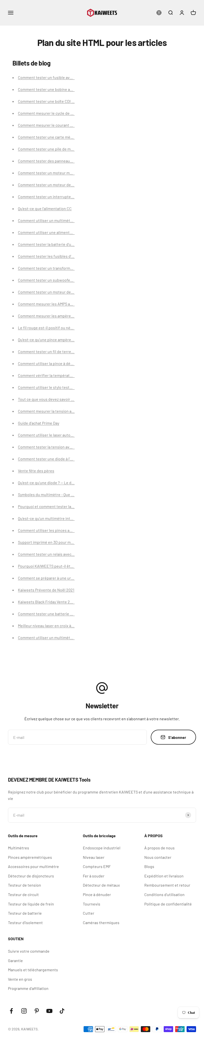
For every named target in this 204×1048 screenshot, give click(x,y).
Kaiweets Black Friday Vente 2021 (47, 601)
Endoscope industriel (101, 847)
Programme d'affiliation (28, 988)
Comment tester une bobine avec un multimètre (60, 89)
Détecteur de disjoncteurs (31, 875)
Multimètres (18, 847)
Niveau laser (93, 857)
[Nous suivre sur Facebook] (11, 1011)
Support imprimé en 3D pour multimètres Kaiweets (62, 542)
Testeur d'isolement (25, 922)
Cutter (88, 913)
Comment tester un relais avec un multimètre (57, 554)
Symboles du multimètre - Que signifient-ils (55, 494)
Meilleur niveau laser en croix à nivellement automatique (67, 625)
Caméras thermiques (101, 922)
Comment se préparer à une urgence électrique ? (60, 578)
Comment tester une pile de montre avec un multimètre (66, 148)
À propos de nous (159, 847)
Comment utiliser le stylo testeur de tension (56, 387)
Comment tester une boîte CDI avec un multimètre (61, 101)
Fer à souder (93, 875)
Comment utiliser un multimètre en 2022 (53, 637)
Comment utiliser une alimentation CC (51, 232)
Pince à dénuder (97, 894)
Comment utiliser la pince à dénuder (49, 363)
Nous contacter (157, 857)
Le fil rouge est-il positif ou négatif (48, 327)
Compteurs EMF (97, 866)
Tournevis (91, 904)
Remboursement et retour (167, 885)
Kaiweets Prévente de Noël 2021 (46, 589)
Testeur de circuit (23, 894)
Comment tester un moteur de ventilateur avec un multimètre (72, 184)
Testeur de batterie (25, 913)
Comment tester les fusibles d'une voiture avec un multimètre (72, 256)
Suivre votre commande (29, 951)
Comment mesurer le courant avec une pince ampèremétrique (72, 125)
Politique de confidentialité (168, 904)
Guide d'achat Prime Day (38, 423)
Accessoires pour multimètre (33, 866)
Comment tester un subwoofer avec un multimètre (62, 280)
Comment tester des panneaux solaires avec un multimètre (69, 160)
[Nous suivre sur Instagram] (24, 1011)
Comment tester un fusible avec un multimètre (59, 77)
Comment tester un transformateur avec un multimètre (66, 268)
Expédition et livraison (164, 875)
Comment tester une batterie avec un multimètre (61, 613)
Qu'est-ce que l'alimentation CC (45, 208)
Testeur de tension (24, 885)
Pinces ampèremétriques (30, 857)
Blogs (149, 866)
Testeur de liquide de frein (31, 904)
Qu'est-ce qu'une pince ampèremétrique (52, 339)
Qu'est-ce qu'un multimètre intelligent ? (52, 518)
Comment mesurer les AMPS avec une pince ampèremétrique (71, 303)
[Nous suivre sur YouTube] (49, 1011)
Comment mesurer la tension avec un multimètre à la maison (70, 411)
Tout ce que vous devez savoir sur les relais (55, 399)
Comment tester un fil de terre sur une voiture (58, 351)
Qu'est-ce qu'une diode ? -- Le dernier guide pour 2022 (64, 482)
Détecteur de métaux (101, 885)
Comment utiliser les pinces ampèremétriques (58, 530)
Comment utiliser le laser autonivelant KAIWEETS (61, 435)
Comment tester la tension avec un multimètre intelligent (68, 446)
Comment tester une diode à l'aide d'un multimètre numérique (72, 458)
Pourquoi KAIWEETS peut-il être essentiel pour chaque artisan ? (73, 566)
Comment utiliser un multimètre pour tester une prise (65, 220)
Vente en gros (20, 979)
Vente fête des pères (36, 470)
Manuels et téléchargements (33, 969)
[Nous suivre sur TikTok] (62, 1011)
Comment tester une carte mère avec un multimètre (63, 137)
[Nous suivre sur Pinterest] (36, 1011)
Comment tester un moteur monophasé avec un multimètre (70, 172)
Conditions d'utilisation (164, 894)
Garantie (15, 960)
